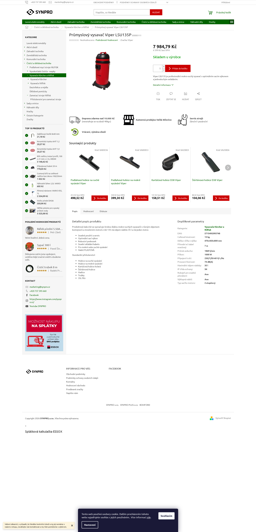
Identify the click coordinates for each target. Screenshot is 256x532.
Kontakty (70, 381)
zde (149, 517)
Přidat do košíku (179, 68)
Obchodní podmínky (103, 2)
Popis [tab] (74, 211)
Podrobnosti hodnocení (107, 40)
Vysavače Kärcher (38, 79)
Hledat (156, 12)
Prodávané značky (74, 389)
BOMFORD (145, 404)
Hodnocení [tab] (88, 211)
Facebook (34, 295)
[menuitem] (35, 21)
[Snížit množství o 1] (163, 70)
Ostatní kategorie (35, 115)
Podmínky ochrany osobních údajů (138, 2)
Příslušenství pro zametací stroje (45, 99)
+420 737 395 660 (38, 291)
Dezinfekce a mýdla (39, 87)
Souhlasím (166, 515)
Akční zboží (32, 47)
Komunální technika (36, 59)
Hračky (30, 111)
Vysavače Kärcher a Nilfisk (42, 75)
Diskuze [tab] (103, 211)
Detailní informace (162, 85)
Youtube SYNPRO (38, 306)
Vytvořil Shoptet (223, 418)
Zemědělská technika (37, 55)
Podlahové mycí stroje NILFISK (44, 67)
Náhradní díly (33, 107)
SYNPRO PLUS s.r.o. (129, 404)
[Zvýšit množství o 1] (163, 66)
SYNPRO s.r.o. (112, 404)
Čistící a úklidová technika (39, 63)
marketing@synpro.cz (40, 286)
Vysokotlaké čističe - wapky (42, 71)
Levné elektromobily (36, 43)
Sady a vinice (33, 103)
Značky (30, 119)
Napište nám (72, 393)
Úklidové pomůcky (38, 91)
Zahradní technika (35, 51)
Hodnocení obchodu (75, 385)
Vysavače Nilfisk (37, 83)
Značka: (126, 40)
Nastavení (90, 524)
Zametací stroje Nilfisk (40, 95)
